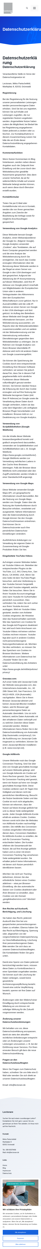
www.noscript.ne (15, 748)
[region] (20, 1227)
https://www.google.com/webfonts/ (19, 455)
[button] (27, 8)
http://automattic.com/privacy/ (17, 735)
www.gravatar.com (23, 685)
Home (5, 1165)
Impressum (7, 1171)
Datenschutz (7, 1173)
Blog (4, 1168)
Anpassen (20, 1238)
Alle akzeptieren (20, 1232)
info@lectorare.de (17, 1085)
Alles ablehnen (20, 1244)
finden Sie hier (19, 549)
